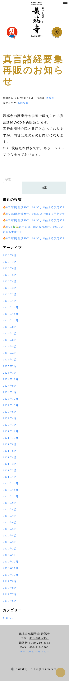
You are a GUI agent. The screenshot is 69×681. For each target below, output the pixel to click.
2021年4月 (10, 457)
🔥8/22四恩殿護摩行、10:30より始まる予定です (34, 238)
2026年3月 (10, 287)
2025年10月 (10, 320)
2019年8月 (10, 587)
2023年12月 (10, 398)
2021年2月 (10, 470)
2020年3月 (10, 542)
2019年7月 (10, 594)
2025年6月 (10, 340)
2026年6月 (10, 268)
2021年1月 (10, 477)
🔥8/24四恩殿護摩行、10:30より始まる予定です (34, 220)
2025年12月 (10, 307)
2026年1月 (10, 301)
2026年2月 (10, 294)
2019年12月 (10, 561)
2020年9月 (10, 503)
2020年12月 (10, 483)
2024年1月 (10, 392)
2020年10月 (10, 496)
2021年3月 (10, 463)
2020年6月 (10, 522)
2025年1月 (10, 372)
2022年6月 (10, 411)
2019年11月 (10, 568)
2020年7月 (10, 516)
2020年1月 (10, 555)
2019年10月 (10, 574)
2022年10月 (10, 405)
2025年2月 (10, 366)
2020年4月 (10, 535)
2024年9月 (10, 385)
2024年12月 (10, 379)
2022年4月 (10, 418)
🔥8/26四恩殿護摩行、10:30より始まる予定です (34, 207)
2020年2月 (10, 548)
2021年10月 (10, 437)
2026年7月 (10, 261)
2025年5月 (10, 346)
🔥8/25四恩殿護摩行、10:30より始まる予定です (34, 213)
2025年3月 (10, 359)
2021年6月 (10, 450)
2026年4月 (10, 281)
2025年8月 (10, 327)
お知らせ (23, 102)
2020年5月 (10, 529)
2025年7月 (10, 333)
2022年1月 (10, 424)
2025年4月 (10, 353)
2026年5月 (10, 274)
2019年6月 (10, 600)
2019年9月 (10, 581)
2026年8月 (10, 255)
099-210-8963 (40, 642)
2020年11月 (10, 490)
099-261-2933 (39, 638)
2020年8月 (10, 509)
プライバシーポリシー (35, 652)
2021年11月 (10, 431)
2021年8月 (10, 444)
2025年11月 (10, 314)
